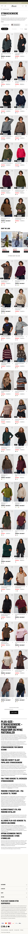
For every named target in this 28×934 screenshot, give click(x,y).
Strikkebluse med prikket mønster (19, 364)
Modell (26, 28)
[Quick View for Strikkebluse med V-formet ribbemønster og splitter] (12, 190)
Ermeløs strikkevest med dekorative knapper (5, 615)
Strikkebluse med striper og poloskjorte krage (20, 218)
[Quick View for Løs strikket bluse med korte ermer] (26, 614)
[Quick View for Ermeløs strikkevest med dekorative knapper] (12, 614)
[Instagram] (2, 926)
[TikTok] (6, 926)
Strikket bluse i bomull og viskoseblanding (5, 447)
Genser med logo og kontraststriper (18, 309)
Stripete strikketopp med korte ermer (19, 392)
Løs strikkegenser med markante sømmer (5, 281)
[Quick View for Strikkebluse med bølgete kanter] (26, 531)
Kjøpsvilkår (11, 929)
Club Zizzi (3, 888)
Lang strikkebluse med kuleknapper (19, 54)
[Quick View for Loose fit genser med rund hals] (12, 109)
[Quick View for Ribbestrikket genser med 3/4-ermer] (26, 475)
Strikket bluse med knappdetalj (4, 475)
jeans (21, 825)
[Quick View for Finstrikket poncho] (12, 698)
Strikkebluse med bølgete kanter (19, 531)
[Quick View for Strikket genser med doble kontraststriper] (12, 363)
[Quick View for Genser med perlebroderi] (12, 336)
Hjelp (2, 892)
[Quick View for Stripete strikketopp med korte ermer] (26, 391)
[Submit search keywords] (1, 9)
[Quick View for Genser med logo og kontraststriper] (26, 308)
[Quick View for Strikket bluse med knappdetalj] (12, 475)
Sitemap (21, 929)
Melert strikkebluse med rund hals (6, 54)
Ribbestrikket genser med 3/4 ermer (6, 531)
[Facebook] (4, 926)
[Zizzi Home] (14, 5)
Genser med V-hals (18, 109)
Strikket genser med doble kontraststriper (5, 364)
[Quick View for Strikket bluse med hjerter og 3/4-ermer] (26, 81)
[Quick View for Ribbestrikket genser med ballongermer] (12, 218)
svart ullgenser (8, 829)
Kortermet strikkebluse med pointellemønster (6, 587)
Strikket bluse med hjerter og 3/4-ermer (20, 82)
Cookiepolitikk (16, 929)
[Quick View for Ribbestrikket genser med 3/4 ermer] (12, 531)
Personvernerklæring (4, 929)
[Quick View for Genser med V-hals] (26, 109)
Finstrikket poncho (4, 698)
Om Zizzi (2, 897)
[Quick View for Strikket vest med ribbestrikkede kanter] (12, 642)
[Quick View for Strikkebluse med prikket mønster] (26, 363)
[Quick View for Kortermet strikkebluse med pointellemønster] (12, 586)
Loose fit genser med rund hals (6, 109)
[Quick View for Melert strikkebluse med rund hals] (12, 53)
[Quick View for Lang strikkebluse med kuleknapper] (26, 53)
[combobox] (14, 9)
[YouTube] (8, 926)
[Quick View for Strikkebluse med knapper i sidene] (12, 81)
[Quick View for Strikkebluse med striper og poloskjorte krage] (26, 218)
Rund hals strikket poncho (19, 558)
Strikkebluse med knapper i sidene (5, 82)
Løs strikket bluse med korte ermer (20, 615)
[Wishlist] (12, 34)
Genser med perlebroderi (5, 336)
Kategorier (3, 884)
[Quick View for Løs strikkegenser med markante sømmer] (12, 280)
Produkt (21, 28)
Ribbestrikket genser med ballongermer (5, 218)
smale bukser (10, 787)
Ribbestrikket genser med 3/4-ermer (20, 475)
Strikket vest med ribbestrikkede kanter (4, 643)
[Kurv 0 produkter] (26, 6)
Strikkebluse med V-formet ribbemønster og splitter (5, 191)
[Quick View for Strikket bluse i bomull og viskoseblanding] (12, 447)
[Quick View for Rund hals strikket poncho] (26, 558)
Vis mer (2, 21)
